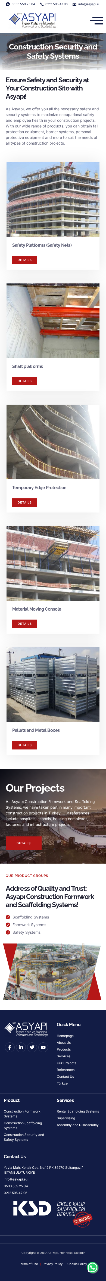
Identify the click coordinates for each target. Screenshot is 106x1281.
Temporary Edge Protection (39, 487)
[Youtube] (43, 1047)
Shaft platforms (27, 366)
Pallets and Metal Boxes (36, 730)
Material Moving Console (36, 609)
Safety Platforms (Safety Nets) (41, 245)
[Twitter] (32, 1047)
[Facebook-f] (10, 1047)
